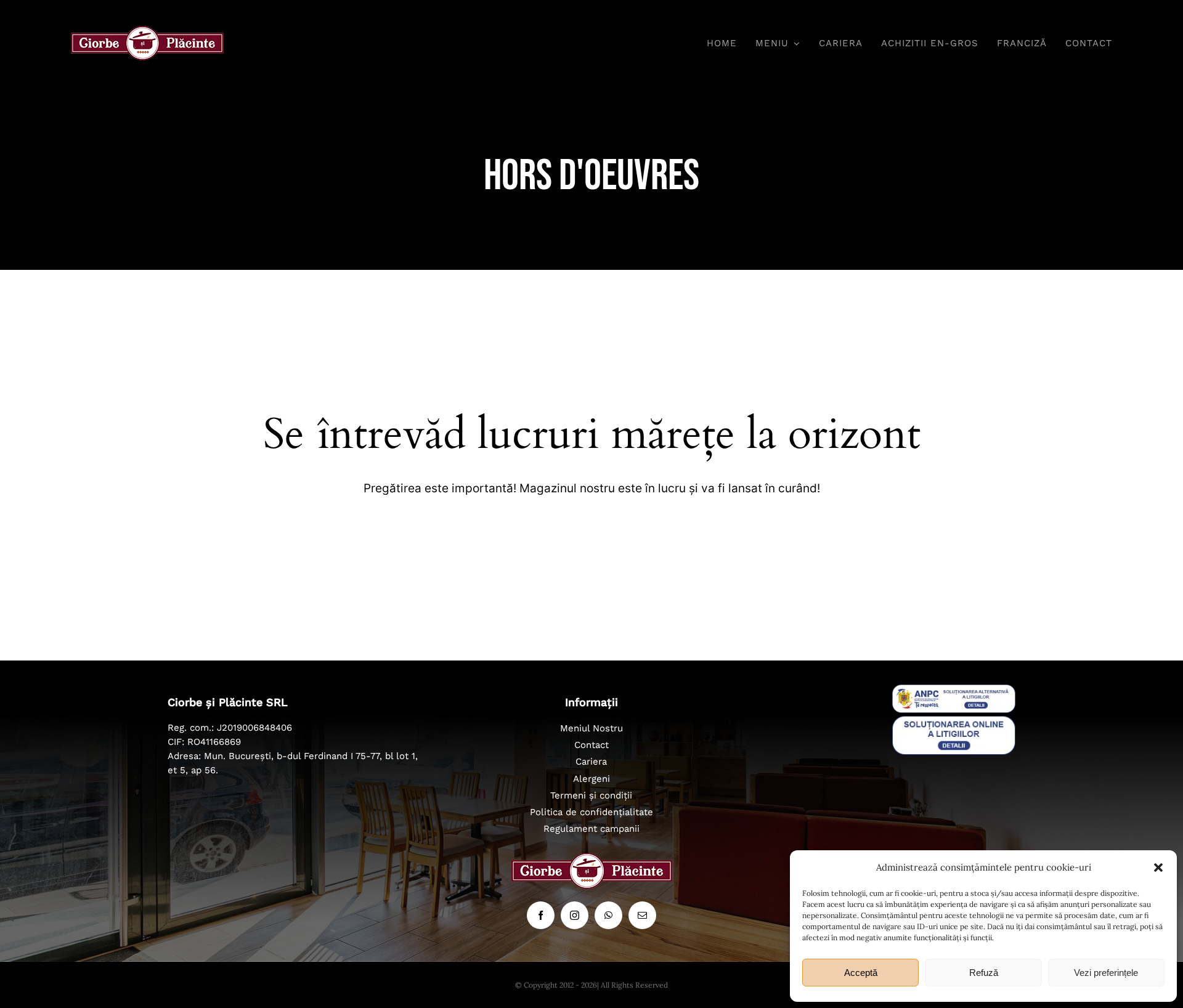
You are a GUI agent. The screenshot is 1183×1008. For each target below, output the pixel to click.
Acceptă (860, 972)
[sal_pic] (953, 690)
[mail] (642, 915)
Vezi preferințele (1106, 972)
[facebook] (541, 915)
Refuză (983, 972)
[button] (1158, 867)
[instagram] (574, 915)
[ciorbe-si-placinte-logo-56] (147, 31)
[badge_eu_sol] (953, 721)
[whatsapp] (608, 915)
